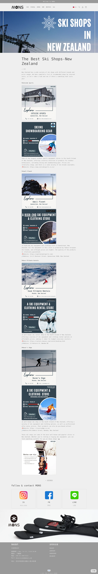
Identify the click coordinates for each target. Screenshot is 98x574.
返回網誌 (50, 480)
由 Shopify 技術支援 (52, 573)
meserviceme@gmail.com (24, 558)
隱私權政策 (52, 556)
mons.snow (23, 505)
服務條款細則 (53, 553)
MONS (49, 505)
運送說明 (52, 548)
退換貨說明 (52, 550)
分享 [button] (24, 69)
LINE (74, 505)
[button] (79, 7)
